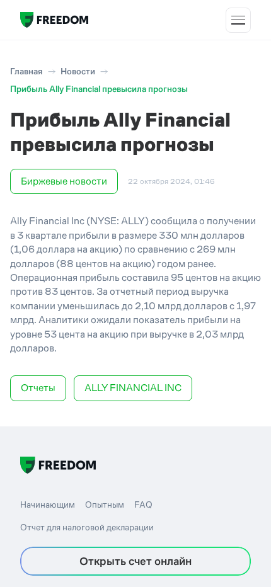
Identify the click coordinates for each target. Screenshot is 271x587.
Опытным (104, 504)
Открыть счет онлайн (135, 561)
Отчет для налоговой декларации (87, 527)
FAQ (143, 504)
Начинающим (47, 504)
